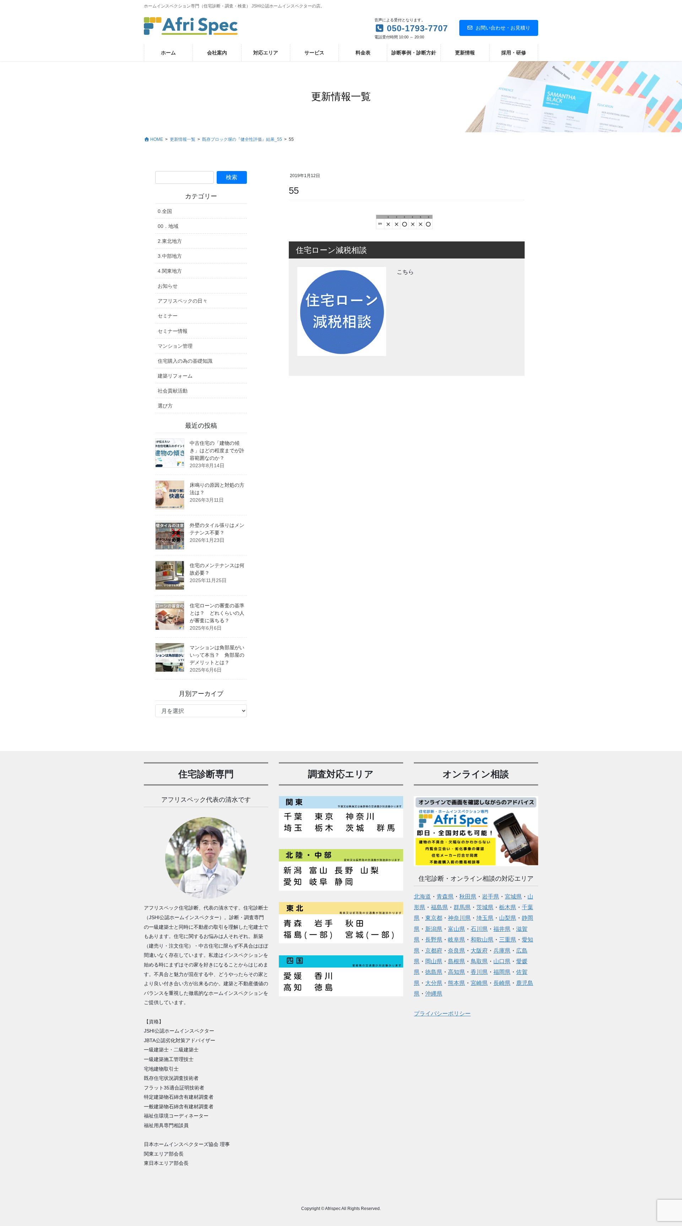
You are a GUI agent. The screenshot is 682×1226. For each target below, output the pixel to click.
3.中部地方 (170, 256)
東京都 (433, 918)
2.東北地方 (170, 241)
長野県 (433, 940)
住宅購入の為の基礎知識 (185, 361)
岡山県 (433, 961)
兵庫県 (501, 951)
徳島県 (433, 972)
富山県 (456, 929)
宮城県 (513, 897)
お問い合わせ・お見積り (503, 28)
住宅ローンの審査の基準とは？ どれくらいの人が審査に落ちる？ (217, 613)
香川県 (479, 972)
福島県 (439, 907)
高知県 (456, 972)
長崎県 (501, 983)
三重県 (507, 940)
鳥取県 (479, 961)
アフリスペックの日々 (182, 301)
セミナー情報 (173, 331)
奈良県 (456, 951)
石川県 (479, 929)
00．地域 (168, 226)
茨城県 (484, 907)
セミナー (168, 316)
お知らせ (168, 286)
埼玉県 (484, 918)
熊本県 (456, 983)
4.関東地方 (170, 271)
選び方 (165, 406)
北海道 (422, 897)
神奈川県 (459, 918)
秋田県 (467, 897)
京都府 (433, 951)
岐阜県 (456, 940)
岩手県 (490, 897)
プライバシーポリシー (442, 1014)
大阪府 (479, 951)
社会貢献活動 (173, 391)
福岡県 (501, 972)
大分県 (433, 983)
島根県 (456, 961)
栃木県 (507, 907)
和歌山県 (482, 940)
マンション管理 (175, 346)
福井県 (501, 929)
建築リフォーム (175, 376)
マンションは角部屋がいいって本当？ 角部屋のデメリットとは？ (217, 655)
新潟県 (433, 929)
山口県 (501, 961)
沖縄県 (433, 994)
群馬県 (462, 907)
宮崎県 (479, 983)
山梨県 (507, 918)
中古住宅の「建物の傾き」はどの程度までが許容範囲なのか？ (217, 450)
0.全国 (165, 211)
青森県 (445, 897)
